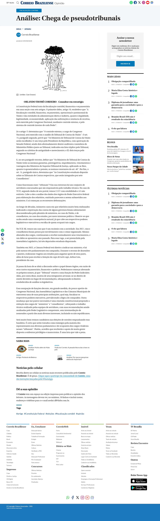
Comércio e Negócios (87, 488)
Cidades (9, 433)
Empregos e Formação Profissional (92, 479)
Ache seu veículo (111, 430)
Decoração (84, 451)
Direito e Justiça (12, 476)
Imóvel (84, 426)
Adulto (83, 482)
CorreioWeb (62, 426)
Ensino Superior (36, 433)
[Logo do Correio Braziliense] (37, 3)
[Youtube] (147, 4)
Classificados (87, 466)
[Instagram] (143, 4)
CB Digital (10, 479)
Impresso (11, 469)
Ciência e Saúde (11, 454)
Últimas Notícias (36, 445)
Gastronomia (60, 436)
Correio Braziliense (16, 426)
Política (9, 436)
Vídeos (108, 445)
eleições (50, 413)
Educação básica (36, 430)
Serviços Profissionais (87, 485)
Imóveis (83, 473)
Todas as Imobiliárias (87, 460)
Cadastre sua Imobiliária (88, 462)
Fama (58, 430)
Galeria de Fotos (86, 454)
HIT (57, 459)
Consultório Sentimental (63, 433)
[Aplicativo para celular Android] (139, 488)
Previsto (34, 473)
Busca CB (9, 482)
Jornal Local (134, 433)
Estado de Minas (136, 464)
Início (18, 29)
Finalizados (34, 482)
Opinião (59, 3)
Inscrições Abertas (37, 479)
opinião (80, 413)
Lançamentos (85, 439)
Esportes (9, 451)
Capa (8, 430)
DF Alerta (134, 430)
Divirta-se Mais (63, 446)
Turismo (9, 465)
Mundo (9, 445)
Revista (133, 450)
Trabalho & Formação (38, 436)
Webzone (59, 439)
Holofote (9, 460)
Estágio (33, 439)
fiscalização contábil (65, 413)
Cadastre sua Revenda (113, 457)
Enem (33, 442)
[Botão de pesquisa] (17, 2)
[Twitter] (139, 4)
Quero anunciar (86, 470)
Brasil (8, 439)
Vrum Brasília (135, 439)
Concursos (36, 466)
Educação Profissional (38, 457)
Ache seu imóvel (86, 430)
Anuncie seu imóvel (87, 433)
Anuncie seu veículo (112, 433)
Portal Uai (134, 467)
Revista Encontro (139, 443)
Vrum (109, 426)
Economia (10, 442)
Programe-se (60, 453)
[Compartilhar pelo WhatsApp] (136, 85)
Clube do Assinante (13, 485)
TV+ (57, 462)
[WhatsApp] (131, 4)
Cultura (33, 448)
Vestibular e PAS (36, 451)
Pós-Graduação (36, 460)
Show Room (84, 448)
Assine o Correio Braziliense (15, 488)
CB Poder (134, 436)
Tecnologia (10, 462)
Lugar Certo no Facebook (89, 457)
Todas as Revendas (112, 454)
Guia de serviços (86, 445)
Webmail (59, 442)
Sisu (32, 454)
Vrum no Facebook (111, 451)
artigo (20, 413)
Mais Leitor (59, 464)
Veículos (83, 476)
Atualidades (134, 453)
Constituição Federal (35, 413)
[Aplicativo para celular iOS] (139, 481)
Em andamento (36, 476)
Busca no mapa (85, 436)
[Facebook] (135, 4)
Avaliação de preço (112, 442)
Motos (108, 448)
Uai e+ (133, 469)
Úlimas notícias (85, 442)
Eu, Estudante (38, 426)
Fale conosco (35, 462)
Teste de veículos (111, 439)
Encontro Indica (135, 456)
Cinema (58, 450)
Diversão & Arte (12, 448)
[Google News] (151, 4)
